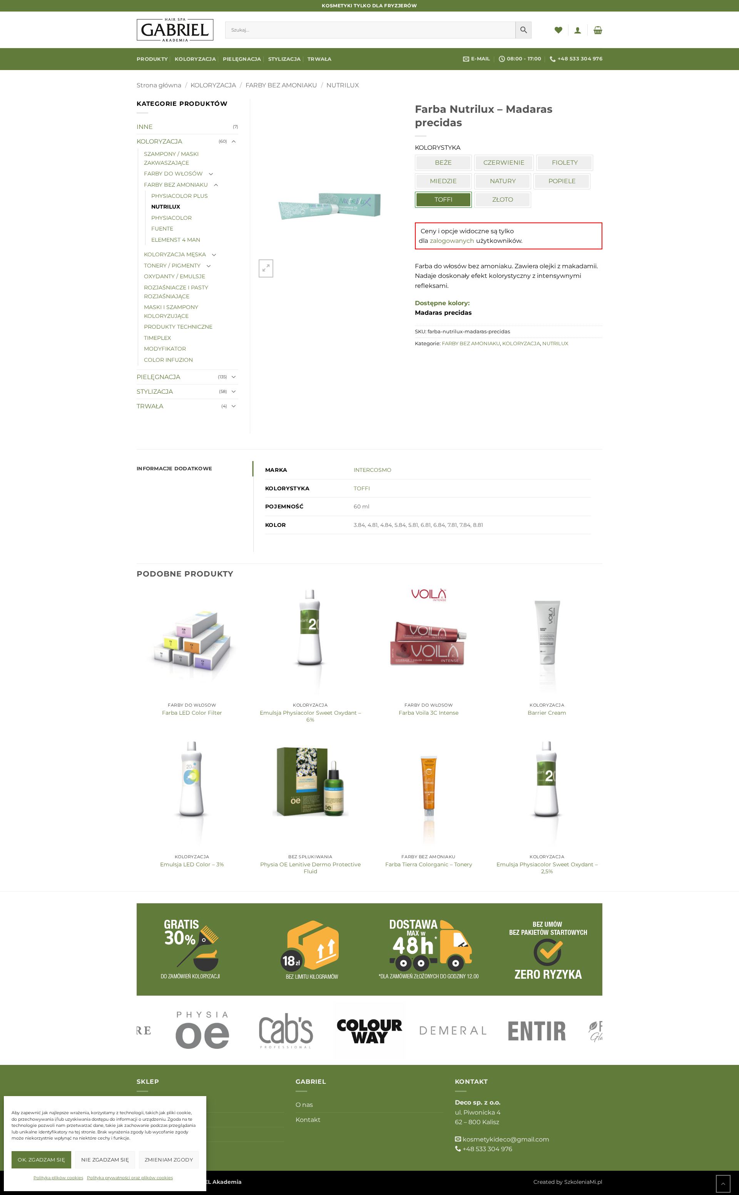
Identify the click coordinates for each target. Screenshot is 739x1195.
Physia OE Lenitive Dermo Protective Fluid (310, 868)
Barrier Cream (547, 712)
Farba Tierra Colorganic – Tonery (428, 864)
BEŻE (443, 162)
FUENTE (162, 228)
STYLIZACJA (284, 59)
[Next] (583, 1030)
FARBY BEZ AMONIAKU (281, 85)
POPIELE (562, 181)
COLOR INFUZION (168, 359)
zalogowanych (452, 240)
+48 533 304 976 (487, 1149)
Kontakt (308, 1119)
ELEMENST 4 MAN (175, 239)
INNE (145, 126)
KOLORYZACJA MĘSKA (175, 254)
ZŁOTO (502, 199)
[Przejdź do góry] (723, 1183)
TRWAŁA (320, 59)
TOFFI (362, 488)
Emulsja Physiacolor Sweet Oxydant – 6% (310, 716)
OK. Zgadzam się (41, 1160)
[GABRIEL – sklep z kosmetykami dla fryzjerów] (175, 30)
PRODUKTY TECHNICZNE (178, 326)
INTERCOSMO (372, 469)
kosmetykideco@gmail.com (506, 1139)
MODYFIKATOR (165, 348)
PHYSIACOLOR (171, 217)
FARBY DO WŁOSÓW (173, 173)
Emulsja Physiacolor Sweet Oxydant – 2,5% (547, 868)
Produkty (152, 59)
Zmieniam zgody (169, 1160)
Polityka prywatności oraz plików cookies (130, 1177)
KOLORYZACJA (195, 59)
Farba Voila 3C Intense (428, 712)
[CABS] (286, 1030)
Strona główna (159, 85)
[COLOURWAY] (369, 1030)
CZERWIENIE (504, 162)
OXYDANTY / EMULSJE (174, 276)
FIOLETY (565, 162)
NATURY (503, 181)
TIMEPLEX (157, 337)
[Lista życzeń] (558, 30)
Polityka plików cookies (58, 1177)
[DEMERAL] (453, 1030)
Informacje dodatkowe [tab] (174, 468)
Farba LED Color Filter (192, 712)
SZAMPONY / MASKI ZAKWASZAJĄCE (171, 158)
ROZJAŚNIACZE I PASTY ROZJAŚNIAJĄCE (176, 292)
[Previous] (155, 1030)
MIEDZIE (443, 181)
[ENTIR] (537, 1030)
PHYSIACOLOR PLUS (179, 195)
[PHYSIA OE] (202, 1030)
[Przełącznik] (233, 141)
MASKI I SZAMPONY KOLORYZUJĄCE (171, 311)
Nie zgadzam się (105, 1160)
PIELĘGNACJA (242, 59)
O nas (304, 1104)
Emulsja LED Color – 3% (192, 864)
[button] (578, 30)
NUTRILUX (342, 85)
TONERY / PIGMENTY (172, 265)
